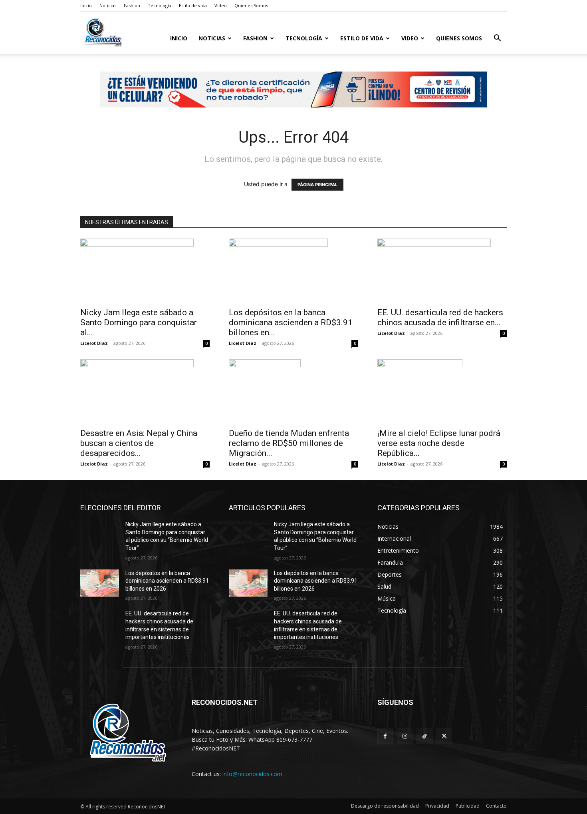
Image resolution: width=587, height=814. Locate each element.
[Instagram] (404, 736)
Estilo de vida (193, 5)
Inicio (86, 5)
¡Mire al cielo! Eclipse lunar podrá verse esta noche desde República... (438, 443)
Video (220, 5)
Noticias (107, 5)
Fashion (132, 5)
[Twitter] (444, 736)
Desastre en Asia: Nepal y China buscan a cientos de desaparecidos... (138, 443)
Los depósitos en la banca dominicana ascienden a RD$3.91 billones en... (291, 322)
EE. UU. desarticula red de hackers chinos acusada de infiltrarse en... (440, 317)
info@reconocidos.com (252, 774)
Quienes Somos (251, 5)
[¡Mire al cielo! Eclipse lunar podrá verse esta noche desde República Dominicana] (442, 391)
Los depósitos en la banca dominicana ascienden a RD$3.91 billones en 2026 (167, 581)
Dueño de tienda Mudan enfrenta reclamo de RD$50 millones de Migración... (289, 443)
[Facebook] (385, 736)
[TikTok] (424, 736)
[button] (497, 39)
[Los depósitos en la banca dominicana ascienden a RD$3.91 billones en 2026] (293, 271)
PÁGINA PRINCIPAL (317, 184)
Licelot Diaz (94, 343)
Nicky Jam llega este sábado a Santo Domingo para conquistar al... (138, 322)
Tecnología (159, 5)
